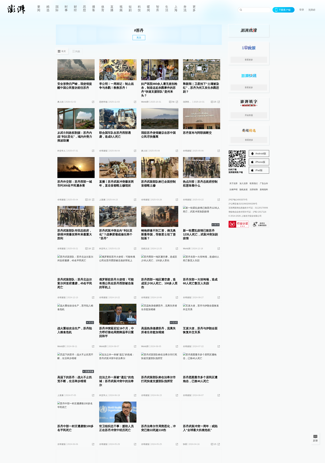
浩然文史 (145, 248)
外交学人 (61, 151)
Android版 (260, 153)
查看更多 (249, 60)
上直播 (102, 200)
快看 (185, 444)
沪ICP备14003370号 (238, 200)
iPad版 (259, 170)
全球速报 (103, 151)
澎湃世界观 (188, 102)
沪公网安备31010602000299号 (243, 204)
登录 (301, 9)
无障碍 (311, 9)
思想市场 (103, 102)
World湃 (145, 102)
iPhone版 (260, 162)
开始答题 (249, 115)
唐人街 (60, 102)
